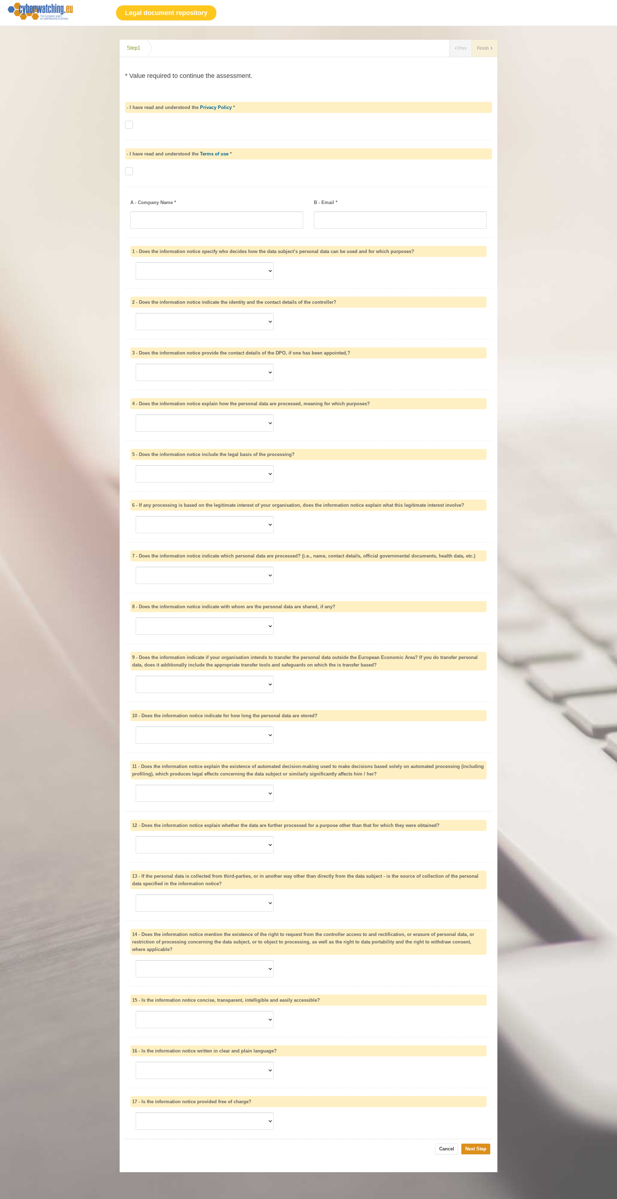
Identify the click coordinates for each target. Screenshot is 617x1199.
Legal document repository (166, 12)
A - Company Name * (153, 202)
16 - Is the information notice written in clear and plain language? (204, 1051)
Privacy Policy (216, 107)
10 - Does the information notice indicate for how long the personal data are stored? (224, 715)
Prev (462, 48)
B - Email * (325, 202)
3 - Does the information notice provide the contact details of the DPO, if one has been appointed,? (241, 353)
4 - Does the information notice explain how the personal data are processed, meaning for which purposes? (251, 403)
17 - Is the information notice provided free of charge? (191, 1101)
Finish (483, 48)
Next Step (475, 1148)
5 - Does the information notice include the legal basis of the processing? (213, 454)
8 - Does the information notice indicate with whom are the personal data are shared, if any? (233, 606)
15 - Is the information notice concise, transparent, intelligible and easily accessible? (226, 1000)
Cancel (446, 1148)
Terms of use (214, 154)
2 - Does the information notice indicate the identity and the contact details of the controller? (234, 302)
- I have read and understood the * (181, 107)
